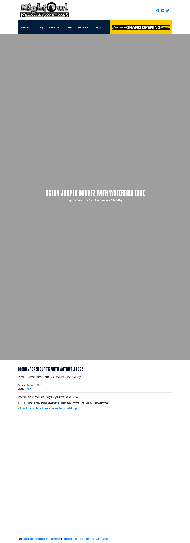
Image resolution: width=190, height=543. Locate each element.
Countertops (28, 538)
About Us (25, 27)
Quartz (91, 538)
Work (28, 388)
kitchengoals (67, 538)
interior (44, 538)
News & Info (83, 27)
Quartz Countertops (104, 538)
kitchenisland (81, 538)
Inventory (39, 27)
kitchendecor (55, 538)
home (37, 538)
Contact (97, 27)
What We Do (54, 27)
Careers (68, 27)
